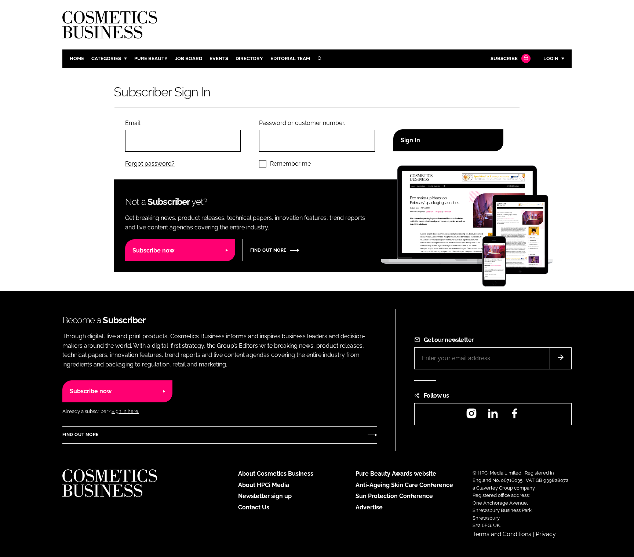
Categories (106, 58)
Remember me (290, 163)
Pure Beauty (151, 58)
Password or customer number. (302, 122)
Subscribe (504, 58)
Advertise (369, 507)
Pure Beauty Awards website (396, 473)
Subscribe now (153, 250)
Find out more (268, 250)
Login (550, 58)
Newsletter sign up (265, 496)
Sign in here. (125, 411)
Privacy (546, 534)
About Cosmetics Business (275, 473)
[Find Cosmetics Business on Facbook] (514, 415)
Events (218, 58)
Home (77, 58)
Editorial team (290, 58)
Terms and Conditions (502, 534)
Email (132, 122)
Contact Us (253, 507)
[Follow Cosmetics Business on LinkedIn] (493, 415)
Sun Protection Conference (394, 496)
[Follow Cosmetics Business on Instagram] (471, 415)
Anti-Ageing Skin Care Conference (404, 485)
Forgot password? (150, 163)
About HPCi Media (263, 485)
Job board (188, 58)
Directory (249, 58)
